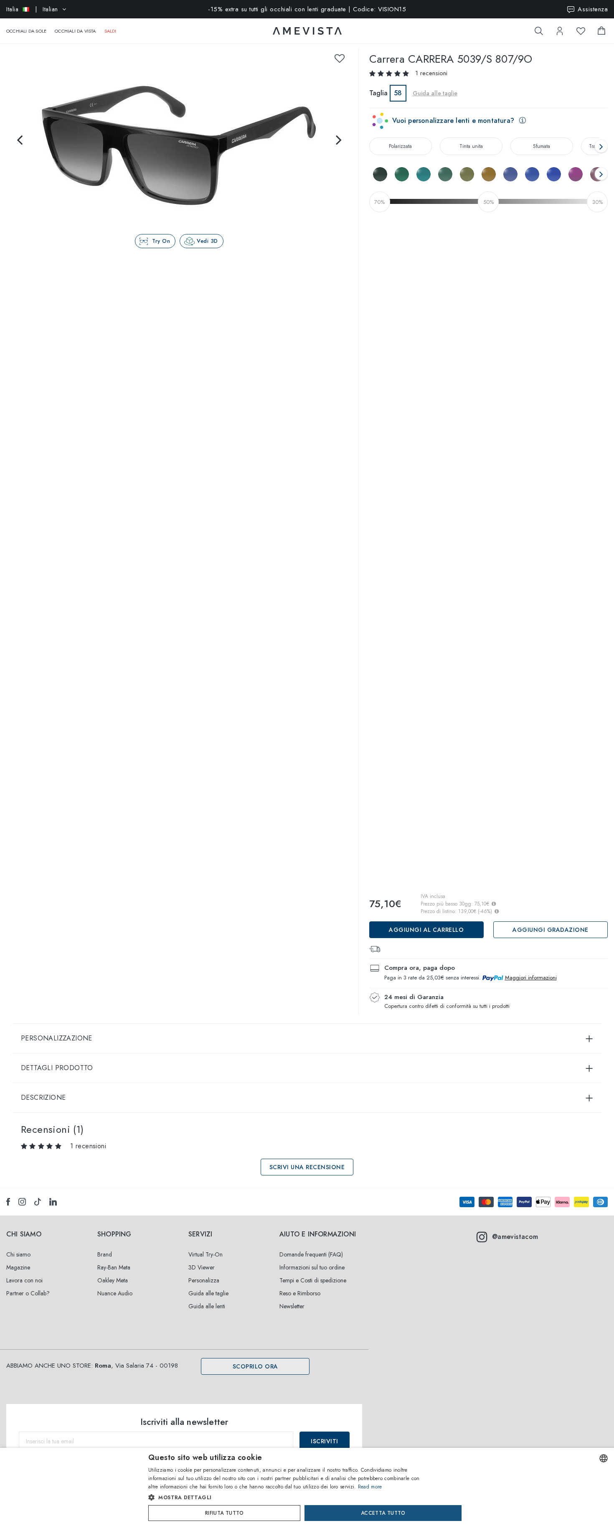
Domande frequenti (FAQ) (311, 1254)
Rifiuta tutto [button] (224, 1513)
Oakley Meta (112, 1280)
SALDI (110, 31)
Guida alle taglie (208, 1293)
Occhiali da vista (75, 31)
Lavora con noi (24, 1280)
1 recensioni (431, 73)
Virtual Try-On (205, 1254)
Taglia (378, 93)
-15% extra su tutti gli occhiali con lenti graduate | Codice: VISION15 (307, 9)
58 (398, 93)
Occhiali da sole (26, 31)
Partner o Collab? (28, 1293)
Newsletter (291, 1306)
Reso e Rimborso (299, 1293)
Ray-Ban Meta (113, 1267)
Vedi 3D (207, 241)
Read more (370, 1486)
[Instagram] (22, 1202)
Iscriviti (324, 1441)
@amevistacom (515, 1236)
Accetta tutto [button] (383, 1513)
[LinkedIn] (53, 1202)
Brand (104, 1254)
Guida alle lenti (206, 1306)
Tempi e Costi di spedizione (312, 1280)
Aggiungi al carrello (426, 930)
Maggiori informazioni (531, 978)
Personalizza (203, 1280)
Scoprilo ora (255, 1366)
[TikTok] (37, 1202)
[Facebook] (8, 1202)
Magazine (18, 1267)
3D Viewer (201, 1267)
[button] (289, 1497)
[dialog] (307, 1487)
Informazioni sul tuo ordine (312, 1267)
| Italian (32, 9)
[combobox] (603, 1458)
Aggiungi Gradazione (551, 930)
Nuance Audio (114, 1293)
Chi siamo (18, 1254)
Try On (161, 241)
